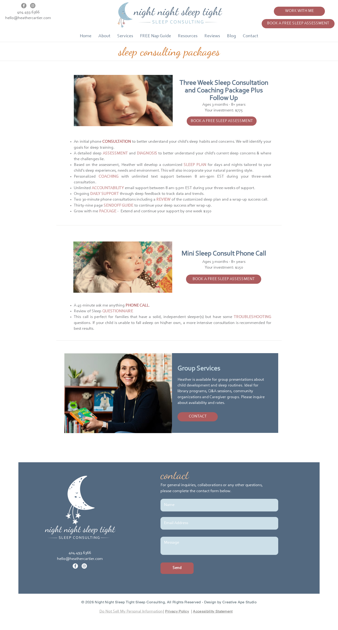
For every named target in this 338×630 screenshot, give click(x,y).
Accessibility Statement (212, 611)
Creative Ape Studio (239, 602)
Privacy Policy (177, 611)
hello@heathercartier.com (28, 18)
